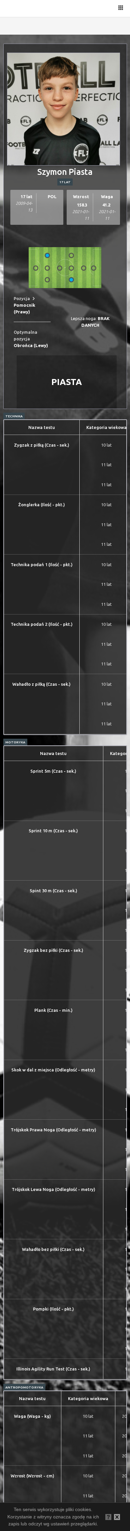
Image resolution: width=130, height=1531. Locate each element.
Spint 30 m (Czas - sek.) (53, 890)
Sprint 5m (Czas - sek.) (53, 771)
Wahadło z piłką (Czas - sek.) (41, 684)
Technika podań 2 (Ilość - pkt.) (42, 624)
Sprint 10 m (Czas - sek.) (53, 830)
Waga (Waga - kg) (32, 1416)
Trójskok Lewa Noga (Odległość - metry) (53, 1189)
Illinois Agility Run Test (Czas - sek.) (53, 1368)
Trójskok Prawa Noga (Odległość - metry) (53, 1129)
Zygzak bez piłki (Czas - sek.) (53, 950)
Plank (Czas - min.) (53, 1010)
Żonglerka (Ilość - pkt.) (41, 504)
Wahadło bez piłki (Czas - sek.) (53, 1249)
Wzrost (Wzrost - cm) (32, 1475)
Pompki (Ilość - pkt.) (53, 1309)
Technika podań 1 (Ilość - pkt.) (42, 564)
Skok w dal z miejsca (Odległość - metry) (53, 1069)
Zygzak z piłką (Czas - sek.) (41, 445)
